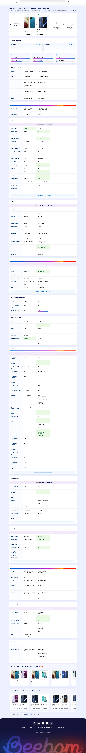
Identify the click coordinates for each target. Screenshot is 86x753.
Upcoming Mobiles (22, 4)
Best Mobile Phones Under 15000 (43, 291)
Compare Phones (16, 714)
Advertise (42, 727)
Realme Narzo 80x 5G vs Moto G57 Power (40, 708)
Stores (72, 4)
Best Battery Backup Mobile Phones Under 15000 (43, 560)
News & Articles (52, 4)
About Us (24, 727)
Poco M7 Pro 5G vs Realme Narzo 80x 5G (20, 708)
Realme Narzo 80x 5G (42, 30)
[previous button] (11, 677)
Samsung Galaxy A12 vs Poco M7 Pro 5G (20, 683)
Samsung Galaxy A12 (28, 30)
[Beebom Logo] (14, 2)
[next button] (74, 677)
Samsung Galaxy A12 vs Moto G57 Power (40, 683)
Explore (11, 4)
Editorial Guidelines (59, 727)
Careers (30, 727)
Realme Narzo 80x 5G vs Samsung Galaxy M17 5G (61, 708)
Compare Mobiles (33, 4)
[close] (35, 17)
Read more (74, 10)
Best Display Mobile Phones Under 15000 (43, 195)
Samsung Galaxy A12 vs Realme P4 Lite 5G (61, 683)
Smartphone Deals (64, 4)
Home (11, 714)
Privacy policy (49, 727)
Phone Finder (43, 4)
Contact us (36, 727)
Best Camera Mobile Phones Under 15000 (43, 472)
